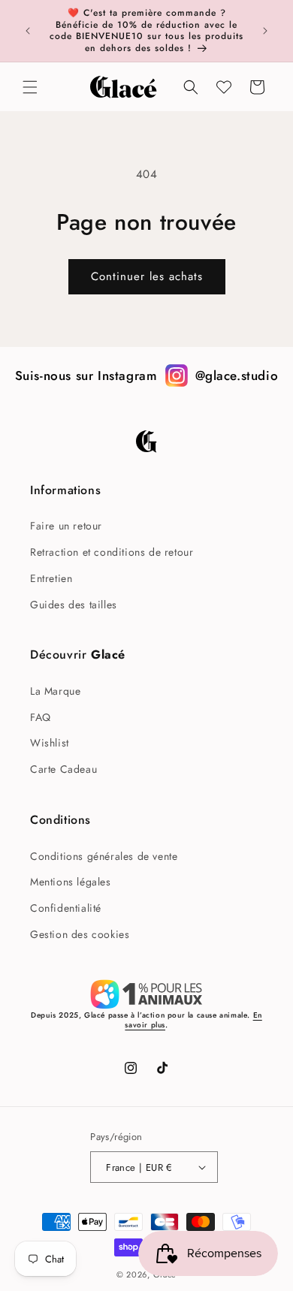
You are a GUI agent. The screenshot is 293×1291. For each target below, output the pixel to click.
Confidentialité (65, 907)
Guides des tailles (73, 604)
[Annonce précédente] (27, 30)
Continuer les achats (147, 276)
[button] (30, 87)
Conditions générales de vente (103, 856)
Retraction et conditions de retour (111, 552)
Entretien (51, 578)
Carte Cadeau (63, 769)
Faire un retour (66, 525)
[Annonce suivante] (265, 30)
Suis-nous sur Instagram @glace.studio (147, 375)
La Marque (55, 690)
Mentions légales (70, 881)
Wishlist (49, 742)
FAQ (40, 717)
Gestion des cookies (79, 934)
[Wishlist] (223, 87)
